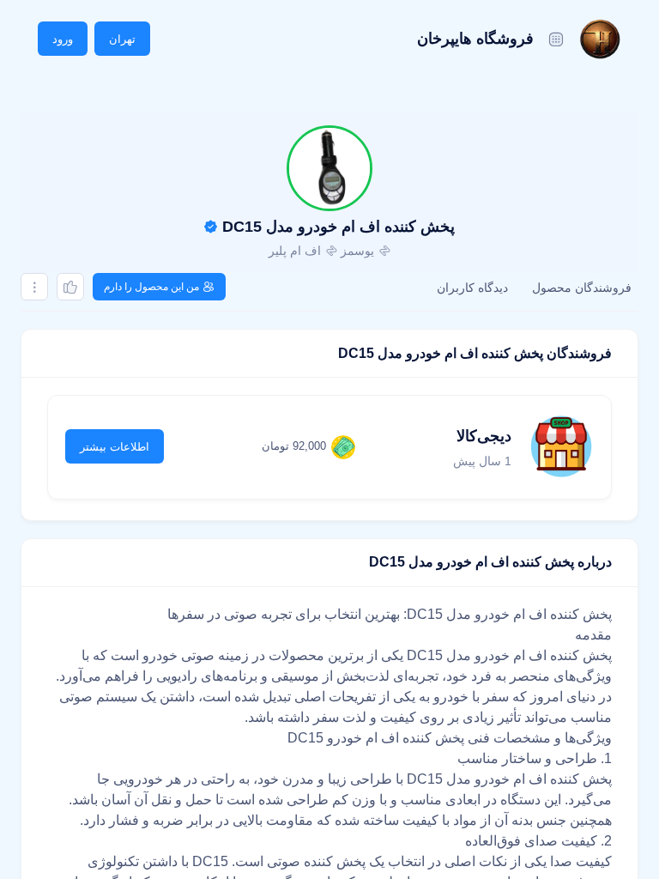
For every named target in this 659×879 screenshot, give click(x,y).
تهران (122, 39)
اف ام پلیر (295, 251)
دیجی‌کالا (483, 436)
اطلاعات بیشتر (114, 446)
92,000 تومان (294, 446)
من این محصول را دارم (151, 287)
